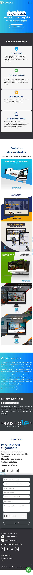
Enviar (16, 523)
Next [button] (30, 423)
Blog (2, 560)
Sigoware (8, 567)
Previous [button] (2, 423)
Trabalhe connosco (7, 558)
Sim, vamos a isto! (17, 26)
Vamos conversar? (9, 388)
